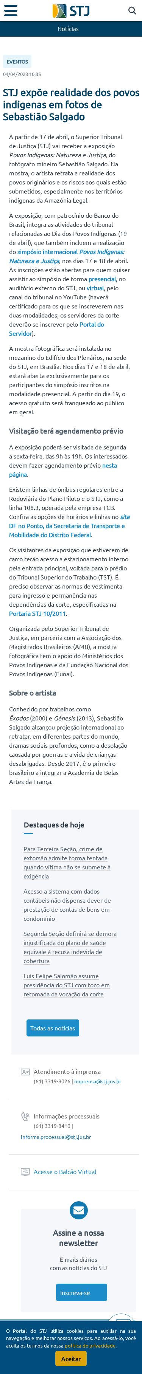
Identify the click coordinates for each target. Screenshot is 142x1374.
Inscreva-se (75, 1292)
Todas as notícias (52, 1028)
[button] (130, 11)
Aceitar (71, 1358)
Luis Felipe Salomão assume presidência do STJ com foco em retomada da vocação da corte (66, 985)
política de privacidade (90, 1345)
